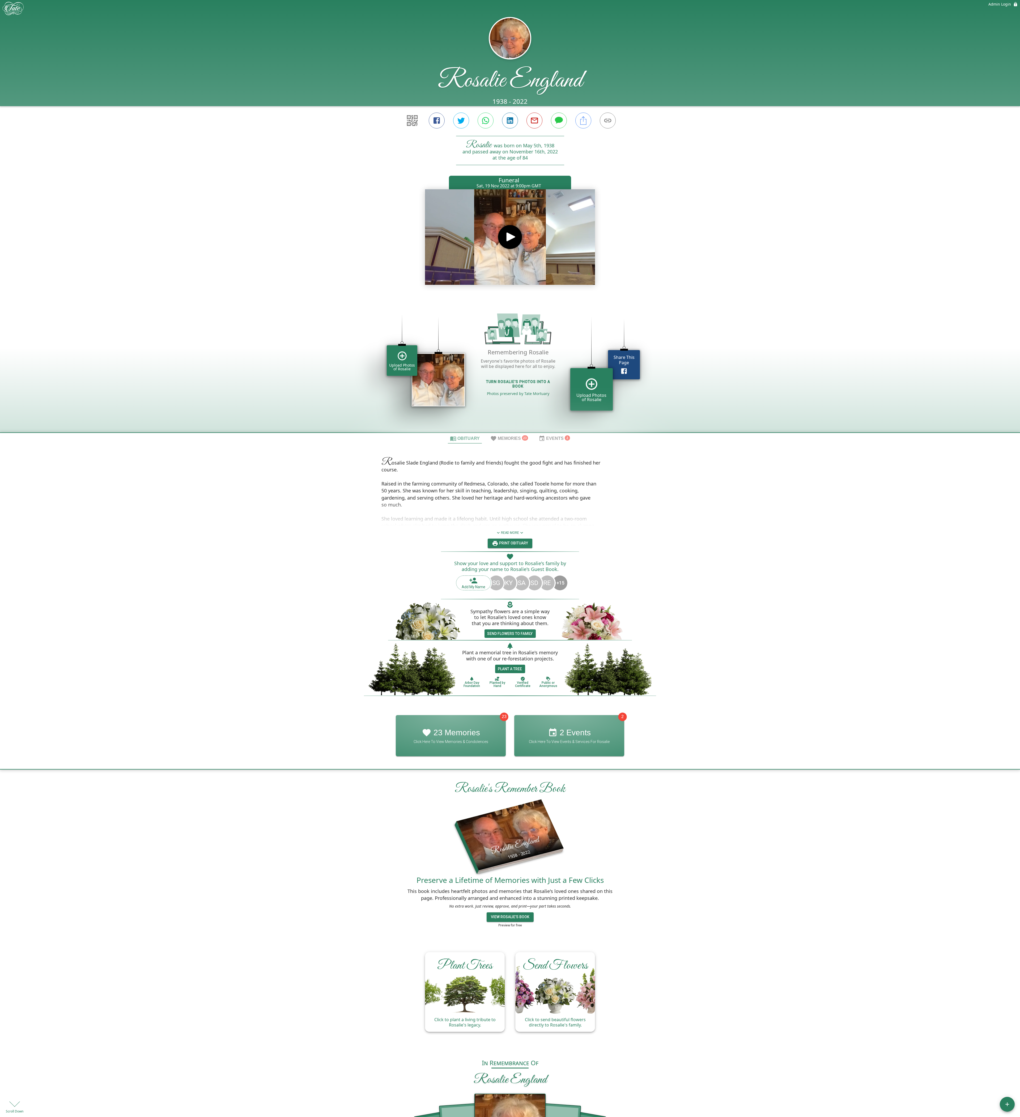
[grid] (510, 365)
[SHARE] (583, 120)
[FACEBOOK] (437, 120)
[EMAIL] (534, 120)
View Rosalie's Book (510, 917)
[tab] (465, 438)
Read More (510, 533)
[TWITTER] (461, 120)
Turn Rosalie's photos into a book (518, 384)
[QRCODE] (412, 120)
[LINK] (608, 120)
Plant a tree (510, 669)
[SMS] (559, 120)
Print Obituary (513, 543)
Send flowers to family (510, 633)
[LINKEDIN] (510, 120)
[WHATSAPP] (486, 120)
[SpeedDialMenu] (1007, 1104)
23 (504, 717)
